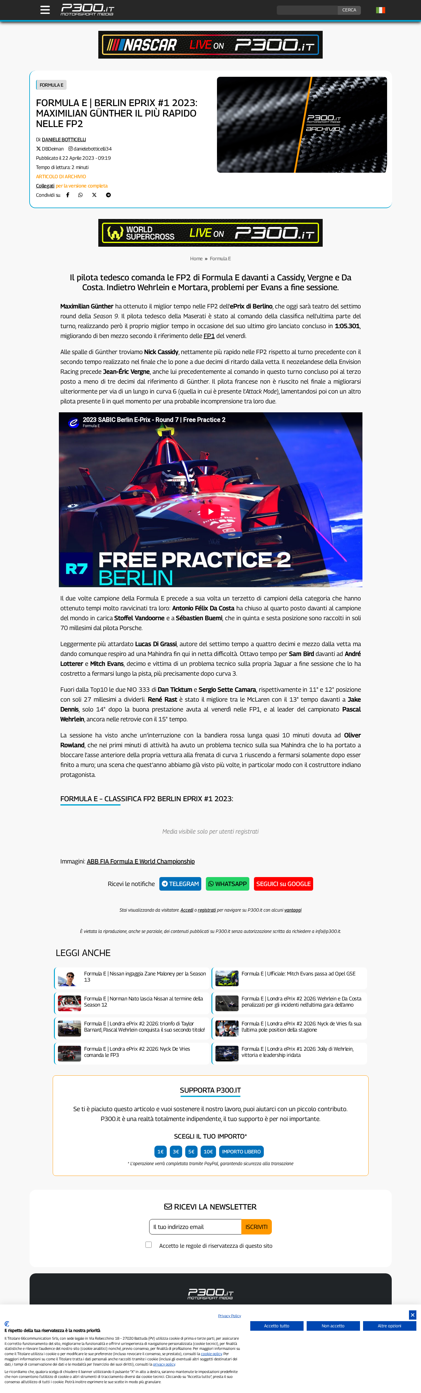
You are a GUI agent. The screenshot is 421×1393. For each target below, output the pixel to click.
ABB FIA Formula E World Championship (141, 861)
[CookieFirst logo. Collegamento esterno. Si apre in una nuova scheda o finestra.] (7, 1324)
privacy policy (164, 1364)
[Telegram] (108, 195)
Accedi (187, 910)
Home (196, 259)
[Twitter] (94, 195)
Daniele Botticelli (64, 139)
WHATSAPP (230, 884)
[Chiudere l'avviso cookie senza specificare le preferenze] (412, 1315)
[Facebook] (68, 195)
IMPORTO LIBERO (241, 1152)
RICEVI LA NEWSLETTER (214, 1206)
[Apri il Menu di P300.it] (45, 9)
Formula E (51, 85)
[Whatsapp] (80, 195)
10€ (208, 1152)
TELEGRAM (183, 884)
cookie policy (211, 1353)
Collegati (45, 186)
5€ (191, 1152)
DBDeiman (53, 149)
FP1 (209, 336)
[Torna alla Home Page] (84, 15)
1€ (160, 1152)
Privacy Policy (229, 1315)
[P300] (210, 245)
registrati (207, 910)
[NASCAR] (210, 57)
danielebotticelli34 (93, 149)
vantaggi (292, 910)
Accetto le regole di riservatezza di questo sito (215, 1246)
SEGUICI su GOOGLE (283, 884)
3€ (176, 1152)
